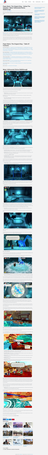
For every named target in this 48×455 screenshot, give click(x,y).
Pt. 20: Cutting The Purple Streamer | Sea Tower (14, 61)
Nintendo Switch (9, 449)
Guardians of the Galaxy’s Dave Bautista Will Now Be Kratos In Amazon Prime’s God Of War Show (40, 17)
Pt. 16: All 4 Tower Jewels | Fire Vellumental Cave (17, 57)
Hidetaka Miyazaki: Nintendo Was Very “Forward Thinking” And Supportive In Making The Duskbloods (39, 21)
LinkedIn (10, 419)
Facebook (4, 419)
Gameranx (21, 454)
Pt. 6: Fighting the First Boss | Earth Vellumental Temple (21, 49)
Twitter (7, 419)
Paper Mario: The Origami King (15, 449)
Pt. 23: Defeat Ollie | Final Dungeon (12, 65)
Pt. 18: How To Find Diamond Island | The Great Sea (17, 60)
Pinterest (13, 419)
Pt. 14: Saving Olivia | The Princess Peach (15, 56)
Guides (5, 449)
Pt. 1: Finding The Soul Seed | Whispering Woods (15, 47)
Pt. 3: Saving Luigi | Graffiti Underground (10, 48)
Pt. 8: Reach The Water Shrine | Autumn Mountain (15, 52)
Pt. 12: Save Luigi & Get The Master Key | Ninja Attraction (18, 54)
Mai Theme (31, 454)
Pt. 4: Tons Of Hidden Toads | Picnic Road (21, 48)
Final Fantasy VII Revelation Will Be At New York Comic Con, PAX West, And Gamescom (39, 11)
